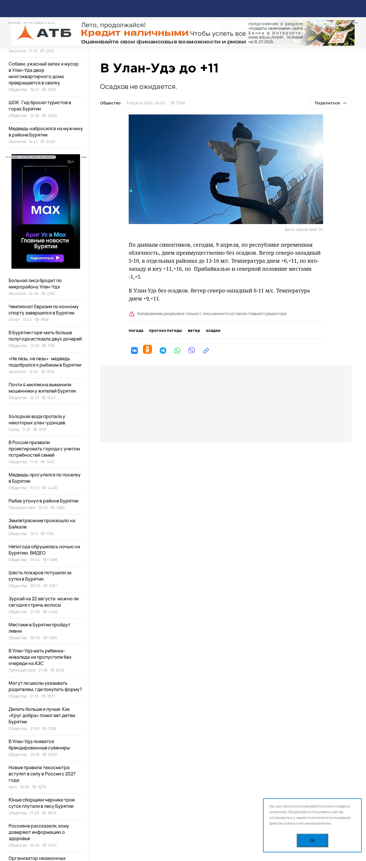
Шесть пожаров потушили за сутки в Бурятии (40, 575)
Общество (110, 103)
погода (136, 330)
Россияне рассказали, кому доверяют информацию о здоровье (39, 832)
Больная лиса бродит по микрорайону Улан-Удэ (35, 283)
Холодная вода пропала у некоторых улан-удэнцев (37, 419)
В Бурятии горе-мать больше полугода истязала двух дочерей (45, 335)
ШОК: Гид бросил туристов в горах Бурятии (40, 105)
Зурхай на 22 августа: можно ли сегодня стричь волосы (44, 601)
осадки (213, 330)
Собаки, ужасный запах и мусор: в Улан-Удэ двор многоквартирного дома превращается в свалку (44, 73)
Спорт (14, 319)
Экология (17, 51)
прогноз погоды (165, 330)
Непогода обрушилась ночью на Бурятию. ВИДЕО (44, 549)
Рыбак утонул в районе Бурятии (43, 501)
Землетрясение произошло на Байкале (42, 523)
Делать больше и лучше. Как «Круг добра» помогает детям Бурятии (42, 715)
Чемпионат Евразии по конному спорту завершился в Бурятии (44, 309)
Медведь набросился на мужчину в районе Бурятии (46, 131)
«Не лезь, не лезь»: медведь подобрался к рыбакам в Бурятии (45, 361)
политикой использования (329, 817)
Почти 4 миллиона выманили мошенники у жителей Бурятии (42, 387)
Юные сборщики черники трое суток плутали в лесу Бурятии (42, 803)
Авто (13, 787)
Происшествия (22, 507)
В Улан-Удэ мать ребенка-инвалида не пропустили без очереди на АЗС (40, 657)
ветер (194, 330)
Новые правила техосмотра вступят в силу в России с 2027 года (42, 773)
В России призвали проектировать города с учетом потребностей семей (44, 448)
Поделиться (327, 103)
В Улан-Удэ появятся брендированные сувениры (39, 744)
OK (312, 840)
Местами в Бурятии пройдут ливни (39, 627)
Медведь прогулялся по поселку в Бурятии (45, 478)
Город (14, 429)
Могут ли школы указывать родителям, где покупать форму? (45, 686)
